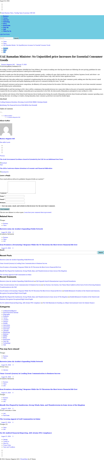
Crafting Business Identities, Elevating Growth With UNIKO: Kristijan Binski (23, 102)
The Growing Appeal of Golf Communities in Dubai (15, 275)
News (5, 24)
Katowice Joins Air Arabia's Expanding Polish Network (17, 281)
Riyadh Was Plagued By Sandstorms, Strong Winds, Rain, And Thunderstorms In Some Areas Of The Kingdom (34, 297)
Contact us (6, 441)
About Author (8, 115)
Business (6, 16)
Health (5, 323)
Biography (6, 314)
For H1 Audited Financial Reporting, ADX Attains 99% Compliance (20, 303)
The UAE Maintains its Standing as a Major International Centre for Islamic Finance (69, 303)
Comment (3, 193)
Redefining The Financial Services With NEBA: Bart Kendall (18, 105)
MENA (5, 336)
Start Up (5, 27)
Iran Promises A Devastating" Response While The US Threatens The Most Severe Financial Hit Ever (31, 291)
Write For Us (7, 31)
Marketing (6, 22)
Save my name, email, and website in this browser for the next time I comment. (28, 206)
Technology (6, 343)
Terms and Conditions (9, 447)
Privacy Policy (7, 445)
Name (2, 196)
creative (5, 320)
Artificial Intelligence (10, 311)
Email (2, 199)
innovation (6, 325)
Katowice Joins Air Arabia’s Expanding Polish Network (21, 229)
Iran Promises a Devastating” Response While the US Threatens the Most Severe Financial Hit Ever (38, 245)
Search (2, 250)
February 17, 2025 (21, 64)
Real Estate (6, 25)
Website (2, 203)
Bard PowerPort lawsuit (10, 312)
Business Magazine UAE (8, 64)
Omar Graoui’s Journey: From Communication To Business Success (20, 285)
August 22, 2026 (6, 232)
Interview (6, 20)
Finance (5, 321)
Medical (5, 334)
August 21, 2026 (6, 248)
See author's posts (5, 142)
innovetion (6, 327)
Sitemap (5, 439)
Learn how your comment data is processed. (38, 212)
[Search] (0, 36)
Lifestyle (6, 330)
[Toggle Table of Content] (1, 112)
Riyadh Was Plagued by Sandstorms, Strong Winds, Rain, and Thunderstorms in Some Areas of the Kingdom (33, 271)
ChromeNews (24, 459)
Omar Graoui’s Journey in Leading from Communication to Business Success (23, 263)
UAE (4, 29)
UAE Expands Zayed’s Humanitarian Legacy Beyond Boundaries (56, 281)
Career (5, 18)
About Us (5, 443)
